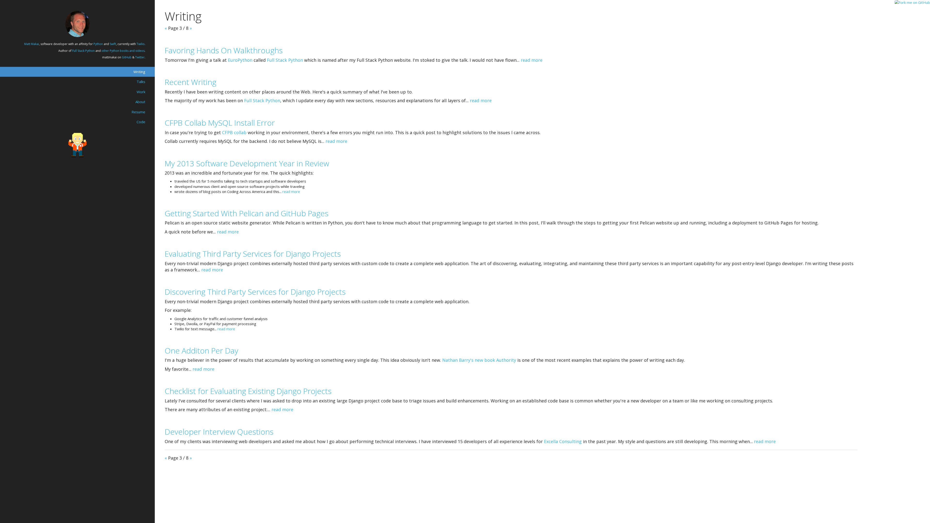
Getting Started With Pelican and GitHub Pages (246, 213)
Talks (141, 81)
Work (141, 91)
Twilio (141, 44)
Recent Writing (190, 82)
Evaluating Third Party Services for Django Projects (253, 253)
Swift (113, 44)
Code (141, 121)
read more (531, 60)
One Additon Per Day (201, 350)
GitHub (127, 57)
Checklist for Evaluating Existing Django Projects (248, 391)
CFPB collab (234, 132)
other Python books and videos (123, 51)
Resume (138, 111)
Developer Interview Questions (219, 431)
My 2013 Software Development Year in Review (247, 163)
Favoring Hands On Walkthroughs (224, 50)
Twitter (140, 57)
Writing (139, 71)
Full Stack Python (83, 51)
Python (98, 44)
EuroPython (240, 60)
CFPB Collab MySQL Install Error (220, 122)
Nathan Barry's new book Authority (479, 360)
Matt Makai (31, 44)
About (140, 101)
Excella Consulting (563, 441)
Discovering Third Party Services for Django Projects (255, 291)
